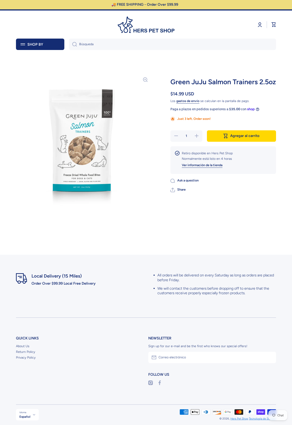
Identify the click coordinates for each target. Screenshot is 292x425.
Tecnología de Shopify (262, 418)
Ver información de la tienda (202, 165)
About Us (22, 346)
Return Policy (25, 352)
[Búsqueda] (73, 44)
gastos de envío (187, 101)
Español (24, 416)
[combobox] (172, 44)
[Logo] (146, 24)
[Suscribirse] (270, 357)
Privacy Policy (26, 357)
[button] (273, 24)
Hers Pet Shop (239, 418)
